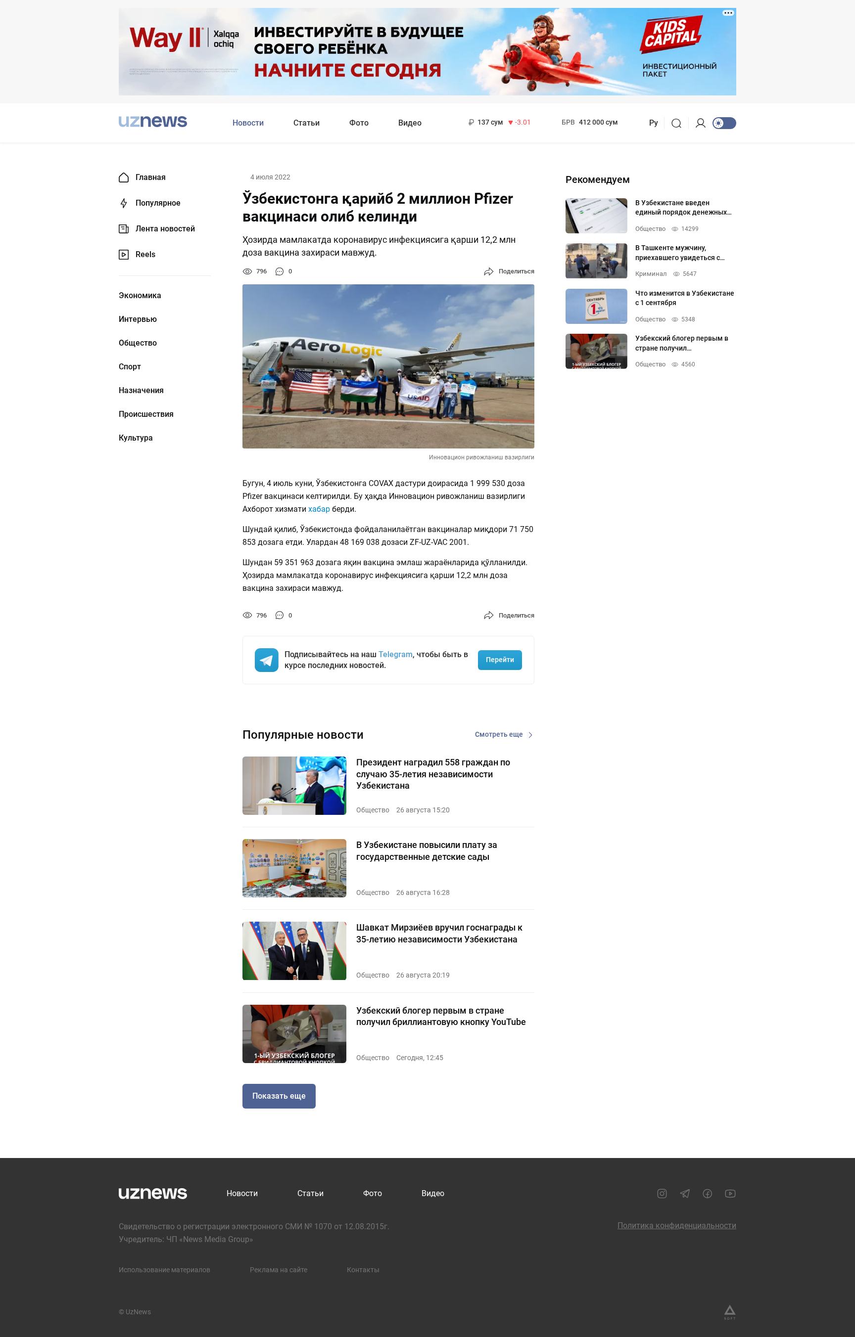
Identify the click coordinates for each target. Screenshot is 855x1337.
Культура (136, 438)
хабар (320, 509)
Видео (410, 123)
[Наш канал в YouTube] (730, 1194)
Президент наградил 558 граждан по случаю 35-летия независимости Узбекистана (433, 774)
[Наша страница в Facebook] (707, 1194)
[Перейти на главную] (153, 122)
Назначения (141, 391)
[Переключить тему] (724, 123)
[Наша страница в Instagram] (662, 1194)
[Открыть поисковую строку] (679, 123)
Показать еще (279, 1096)
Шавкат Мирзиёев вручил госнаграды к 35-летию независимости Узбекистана (439, 933)
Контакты (363, 1270)
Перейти (500, 660)
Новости (248, 123)
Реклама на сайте (278, 1270)
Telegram (396, 654)
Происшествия (146, 414)
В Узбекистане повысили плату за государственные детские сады (426, 850)
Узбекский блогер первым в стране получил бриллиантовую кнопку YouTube (441, 1016)
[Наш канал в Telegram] (685, 1194)
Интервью (138, 319)
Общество (138, 343)
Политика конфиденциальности (677, 1225)
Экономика (140, 296)
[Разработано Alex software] (729, 1312)
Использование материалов (164, 1270)
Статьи (306, 123)
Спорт (130, 367)
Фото (359, 123)
